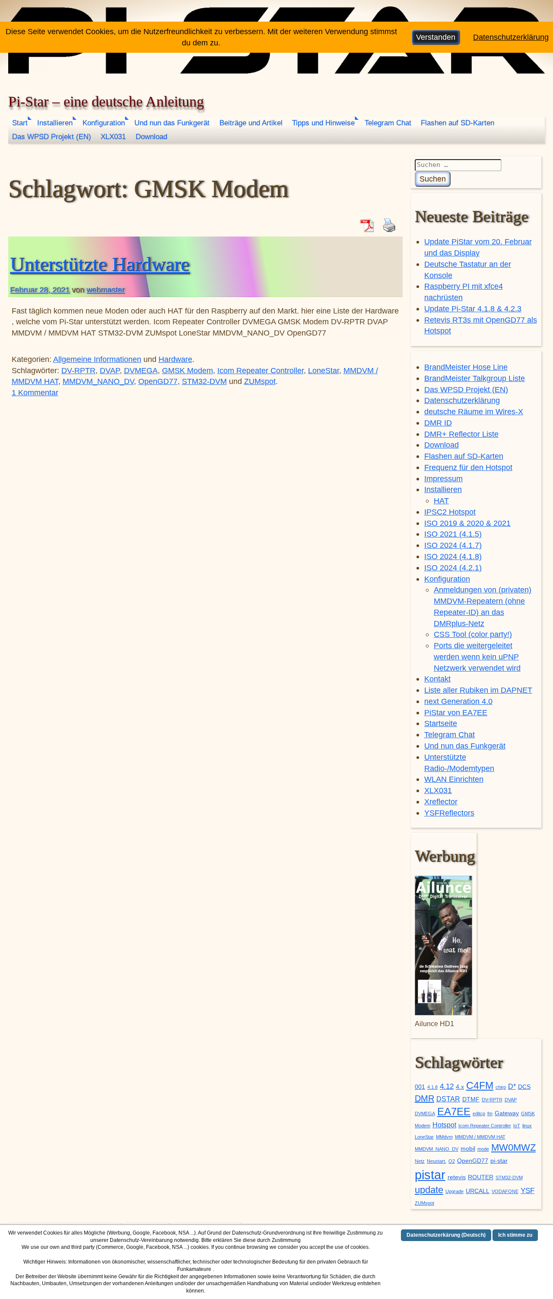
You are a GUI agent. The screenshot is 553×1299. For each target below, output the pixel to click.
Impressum (443, 478)
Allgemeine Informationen (97, 359)
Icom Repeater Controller (260, 370)
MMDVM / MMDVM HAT (480, 1136)
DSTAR (448, 1099)
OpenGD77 (158, 381)
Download (151, 136)
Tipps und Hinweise (323, 122)
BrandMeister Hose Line (466, 366)
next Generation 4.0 (458, 701)
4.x (460, 1087)
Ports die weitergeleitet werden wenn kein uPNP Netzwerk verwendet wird (477, 656)
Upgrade (454, 1191)
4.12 (447, 1086)
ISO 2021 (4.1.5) (453, 533)
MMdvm (444, 1136)
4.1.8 (432, 1087)
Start (20, 122)
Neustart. (436, 1161)
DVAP (110, 370)
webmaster (105, 289)
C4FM (479, 1085)
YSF (527, 1190)
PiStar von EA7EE (455, 712)
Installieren (55, 122)
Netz (420, 1161)
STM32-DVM (204, 381)
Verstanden (435, 37)
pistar (430, 1175)
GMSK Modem (187, 370)
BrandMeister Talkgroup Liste (474, 378)
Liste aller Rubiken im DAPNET (478, 689)
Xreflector (441, 801)
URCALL (477, 1191)
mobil (468, 1148)
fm (490, 1113)
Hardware (175, 359)
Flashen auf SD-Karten (457, 122)
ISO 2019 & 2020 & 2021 (467, 523)
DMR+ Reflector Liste (461, 433)
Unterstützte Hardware (99, 264)
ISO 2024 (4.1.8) (453, 556)
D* (512, 1086)
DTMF (471, 1099)
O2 (451, 1161)
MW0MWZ (513, 1147)
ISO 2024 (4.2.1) (453, 567)
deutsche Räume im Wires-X (473, 411)
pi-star (499, 1161)
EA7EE (453, 1111)
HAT (441, 500)
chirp (501, 1087)
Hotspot (444, 1125)
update (429, 1189)
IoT (516, 1125)
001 (420, 1087)
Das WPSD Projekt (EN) (51, 136)
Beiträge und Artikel (251, 122)
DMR (424, 1098)
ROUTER (480, 1177)
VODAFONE (505, 1191)
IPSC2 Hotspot (450, 511)
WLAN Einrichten (453, 779)
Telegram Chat (388, 122)
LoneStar (323, 370)
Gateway (507, 1113)
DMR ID (438, 422)
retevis (457, 1177)
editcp (479, 1113)
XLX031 (113, 136)
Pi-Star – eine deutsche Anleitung (106, 101)
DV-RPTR (78, 370)
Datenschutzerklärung (462, 400)
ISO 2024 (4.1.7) (453, 545)
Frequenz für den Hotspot (468, 467)
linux (527, 1125)
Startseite (440, 723)
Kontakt (437, 678)
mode (483, 1149)
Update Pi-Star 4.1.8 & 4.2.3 (472, 308)
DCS (524, 1087)
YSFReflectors (449, 812)
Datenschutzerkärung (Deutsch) (446, 1235)
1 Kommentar (35, 392)
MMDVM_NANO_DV (98, 381)
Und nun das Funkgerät (172, 122)
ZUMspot (260, 381)
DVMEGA (141, 370)
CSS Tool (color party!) (473, 634)
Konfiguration (104, 122)
